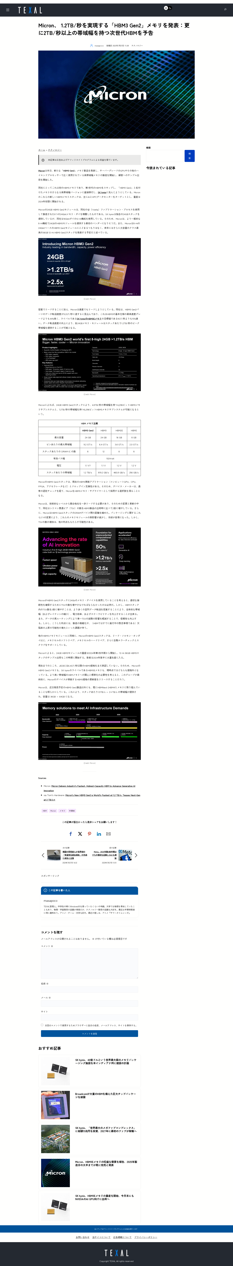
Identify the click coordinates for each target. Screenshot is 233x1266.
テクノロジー (137, 45)
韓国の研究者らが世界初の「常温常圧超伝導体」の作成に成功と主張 (75, 855)
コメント (47, 946)
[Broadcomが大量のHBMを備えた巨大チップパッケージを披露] (55, 1093)
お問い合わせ (83, 1237)
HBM (45, 810)
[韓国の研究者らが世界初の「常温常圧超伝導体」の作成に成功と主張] (54, 852)
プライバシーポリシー (145, 1237)
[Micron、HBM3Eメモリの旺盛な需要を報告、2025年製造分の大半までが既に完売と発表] (55, 1161)
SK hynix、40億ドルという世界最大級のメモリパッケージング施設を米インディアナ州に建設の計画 (105, 1061)
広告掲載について (122, 1237)
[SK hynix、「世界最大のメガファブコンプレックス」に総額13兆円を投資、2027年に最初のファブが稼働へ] (55, 1127)
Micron (53, 810)
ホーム (41, 150)
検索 (148, 147)
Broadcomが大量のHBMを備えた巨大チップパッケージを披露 (105, 1095)
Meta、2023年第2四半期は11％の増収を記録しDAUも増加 (104, 855)
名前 (45, 983)
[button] (71, 834)
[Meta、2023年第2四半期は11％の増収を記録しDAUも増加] (125, 852)
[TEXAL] (29, 7)
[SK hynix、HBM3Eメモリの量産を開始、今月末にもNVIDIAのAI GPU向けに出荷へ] (55, 1195)
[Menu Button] (8, 11)
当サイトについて (101, 1237)
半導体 (72, 810)
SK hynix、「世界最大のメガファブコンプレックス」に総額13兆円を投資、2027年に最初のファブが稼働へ (106, 1129)
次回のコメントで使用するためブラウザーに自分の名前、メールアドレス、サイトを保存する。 (91, 1025)
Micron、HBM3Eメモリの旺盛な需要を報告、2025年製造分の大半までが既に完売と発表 (106, 1163)
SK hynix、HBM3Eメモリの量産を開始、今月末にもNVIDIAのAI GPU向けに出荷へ (104, 1197)
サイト (44, 1011)
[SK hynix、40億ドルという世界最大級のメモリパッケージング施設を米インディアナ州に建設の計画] (55, 1059)
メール (46, 997)
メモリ (62, 810)
